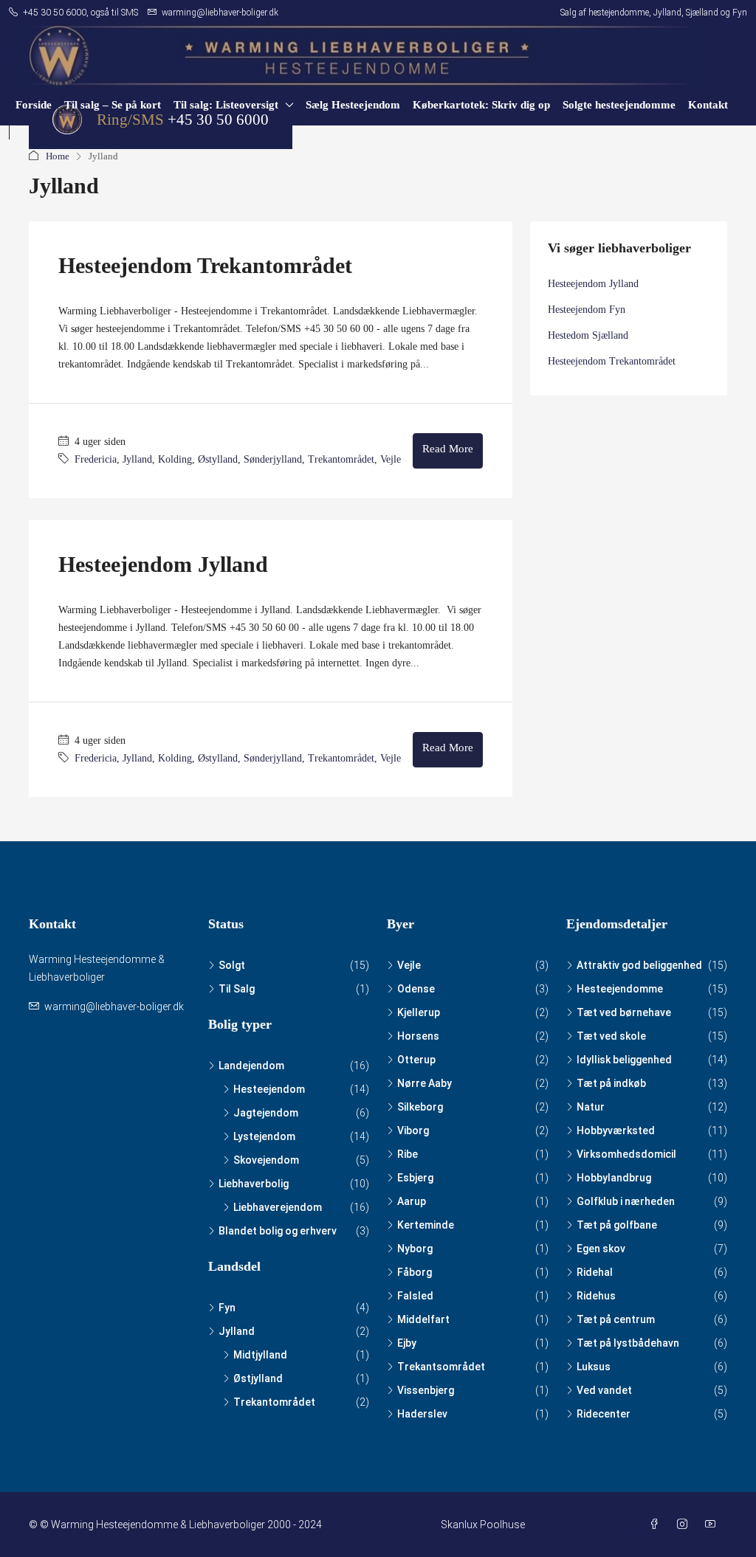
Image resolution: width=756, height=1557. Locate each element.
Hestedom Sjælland (588, 335)
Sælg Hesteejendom (353, 105)
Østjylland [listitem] (258, 1378)
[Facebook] (657, 1524)
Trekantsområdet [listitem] (441, 1367)
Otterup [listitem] (416, 1060)
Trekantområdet (341, 459)
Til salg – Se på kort (112, 105)
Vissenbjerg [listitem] (425, 1390)
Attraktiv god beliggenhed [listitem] (639, 965)
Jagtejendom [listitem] (265, 1113)
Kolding (175, 459)
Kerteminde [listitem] (425, 1225)
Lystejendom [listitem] (264, 1136)
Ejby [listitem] (406, 1343)
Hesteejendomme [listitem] (620, 989)
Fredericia (96, 459)
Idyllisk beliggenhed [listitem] (624, 1060)
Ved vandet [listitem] (604, 1390)
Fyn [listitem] (227, 1307)
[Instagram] (685, 1524)
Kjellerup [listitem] (418, 1012)
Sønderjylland (273, 459)
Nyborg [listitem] (415, 1248)
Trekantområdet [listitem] (274, 1402)
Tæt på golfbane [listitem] (617, 1225)
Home (57, 156)
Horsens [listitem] (418, 1036)
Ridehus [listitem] (596, 1296)
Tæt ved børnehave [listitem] (624, 1012)
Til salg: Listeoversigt (225, 105)
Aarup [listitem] (411, 1201)
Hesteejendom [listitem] (269, 1089)
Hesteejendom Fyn (586, 309)
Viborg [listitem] (413, 1130)
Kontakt (708, 105)
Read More (447, 449)
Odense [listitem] (416, 989)
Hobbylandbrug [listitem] (614, 1178)
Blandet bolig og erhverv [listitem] (278, 1231)
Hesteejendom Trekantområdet (205, 265)
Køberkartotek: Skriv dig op (481, 105)
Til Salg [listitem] (237, 989)
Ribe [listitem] (407, 1154)
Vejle (390, 459)
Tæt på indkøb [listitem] (611, 1083)
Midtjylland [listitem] (260, 1355)
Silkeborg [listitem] (420, 1107)
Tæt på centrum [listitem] (616, 1319)
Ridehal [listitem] (595, 1272)
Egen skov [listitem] (601, 1248)
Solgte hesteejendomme (619, 105)
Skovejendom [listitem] (266, 1160)
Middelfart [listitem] (423, 1319)
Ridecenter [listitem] (603, 1414)
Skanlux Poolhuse (483, 1524)
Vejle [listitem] (409, 965)
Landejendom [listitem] (251, 1065)
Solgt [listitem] (232, 965)
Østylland (218, 459)
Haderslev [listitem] (422, 1414)
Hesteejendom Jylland (163, 564)
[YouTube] (713, 1524)
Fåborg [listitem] (414, 1272)
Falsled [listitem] (415, 1296)
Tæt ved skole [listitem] (611, 1036)
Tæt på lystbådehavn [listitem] (628, 1343)
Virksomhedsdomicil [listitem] (626, 1154)
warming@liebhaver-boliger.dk (114, 1006)
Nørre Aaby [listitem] (424, 1083)
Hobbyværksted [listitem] (616, 1130)
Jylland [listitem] (237, 1331)
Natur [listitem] (591, 1107)
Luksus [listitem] (594, 1367)
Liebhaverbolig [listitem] (254, 1184)
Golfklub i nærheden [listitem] (626, 1201)
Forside (34, 105)
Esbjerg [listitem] (415, 1178)
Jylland (137, 459)
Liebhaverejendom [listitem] (277, 1207)
